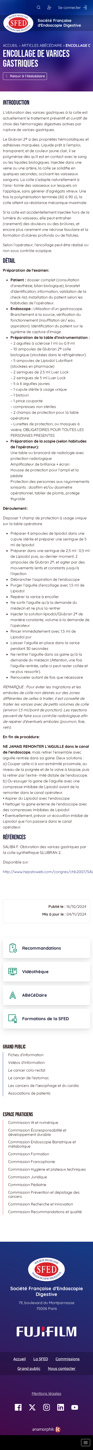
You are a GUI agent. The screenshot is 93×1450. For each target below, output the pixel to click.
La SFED (40, 1358)
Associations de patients (29, 1093)
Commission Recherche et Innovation (40, 1204)
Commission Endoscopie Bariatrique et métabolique (42, 1144)
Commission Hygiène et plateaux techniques (47, 1169)
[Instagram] (46, 1407)
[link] (46, 1429)
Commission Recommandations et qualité (45, 1211)
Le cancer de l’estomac (28, 1077)
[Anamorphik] (46, 1429)
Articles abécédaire (41, 45)
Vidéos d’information (26, 1062)
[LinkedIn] (60, 1407)
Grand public (28, 1368)
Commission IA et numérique (33, 1122)
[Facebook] (18, 1407)
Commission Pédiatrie (27, 1184)
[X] (32, 1407)
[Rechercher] (38, 7)
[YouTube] (74, 1407)
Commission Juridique (27, 1176)
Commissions (68, 1358)
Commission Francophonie (31, 1161)
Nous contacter (62, 1368)
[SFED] (18, 23)
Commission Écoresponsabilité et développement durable (37, 1132)
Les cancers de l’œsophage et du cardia (43, 1085)
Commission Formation (28, 1153)
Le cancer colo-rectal (26, 1070)
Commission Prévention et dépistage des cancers (44, 1194)
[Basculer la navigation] (85, 1442)
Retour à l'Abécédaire (27, 76)
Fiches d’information (25, 1054)
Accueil (10, 45)
